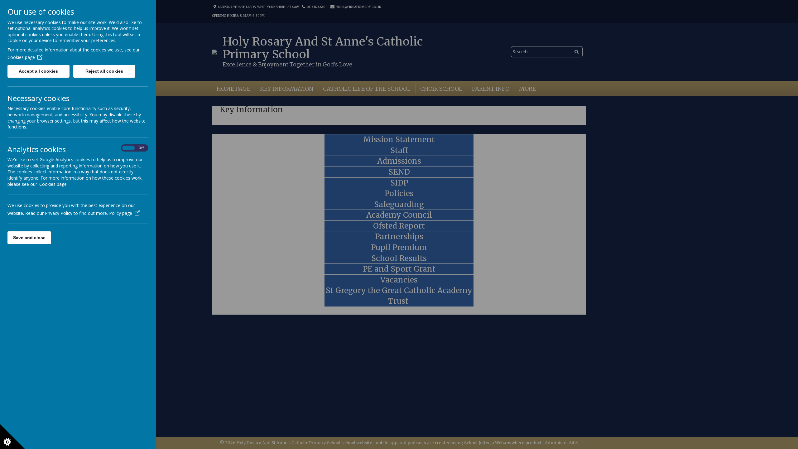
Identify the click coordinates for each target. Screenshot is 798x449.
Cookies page (21, 57)
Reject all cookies (104, 71)
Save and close (29, 237)
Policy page (120, 213)
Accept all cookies (38, 71)
